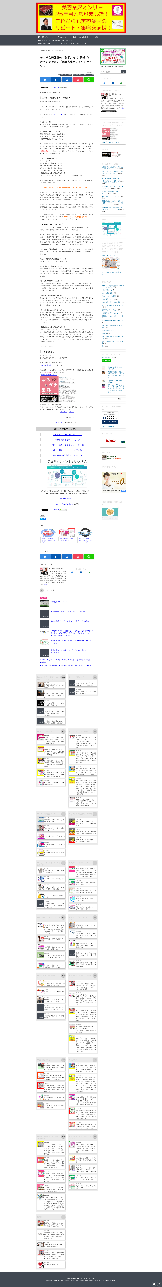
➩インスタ (58, 422)
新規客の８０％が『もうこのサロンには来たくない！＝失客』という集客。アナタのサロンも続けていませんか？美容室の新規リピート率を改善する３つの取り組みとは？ (86, 872)
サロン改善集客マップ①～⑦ (67, 440)
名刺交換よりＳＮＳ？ (59, 602)
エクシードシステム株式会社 (65, 504)
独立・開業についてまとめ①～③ (67, 450)
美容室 (87, 660)
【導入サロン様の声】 (63, 37)
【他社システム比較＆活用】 (81, 37)
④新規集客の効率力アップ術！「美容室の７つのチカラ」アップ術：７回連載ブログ (86, 964)
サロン (43, 660)
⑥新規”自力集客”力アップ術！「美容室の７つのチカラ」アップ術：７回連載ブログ (86, 945)
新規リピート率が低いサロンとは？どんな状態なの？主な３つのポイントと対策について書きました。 (54, 1225)
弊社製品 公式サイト (67, 499)
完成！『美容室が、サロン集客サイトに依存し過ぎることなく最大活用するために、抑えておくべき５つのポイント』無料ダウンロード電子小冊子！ (86, 1148)
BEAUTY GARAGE (108, 426)
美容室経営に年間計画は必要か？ (53, 939)
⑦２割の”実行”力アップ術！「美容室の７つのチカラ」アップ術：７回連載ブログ (86, 935)
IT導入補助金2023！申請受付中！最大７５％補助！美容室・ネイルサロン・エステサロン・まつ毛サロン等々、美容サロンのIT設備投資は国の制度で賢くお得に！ (86, 1114)
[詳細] (45, 584)
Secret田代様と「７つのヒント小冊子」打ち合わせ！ (71, 621)
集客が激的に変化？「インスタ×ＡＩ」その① (68, 611)
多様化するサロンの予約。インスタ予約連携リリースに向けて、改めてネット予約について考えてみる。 (86, 1126)
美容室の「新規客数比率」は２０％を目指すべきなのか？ (48, 540)
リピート (51, 660)
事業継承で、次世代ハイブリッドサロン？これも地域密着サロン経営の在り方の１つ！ (54, 1067)
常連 (64, 660)
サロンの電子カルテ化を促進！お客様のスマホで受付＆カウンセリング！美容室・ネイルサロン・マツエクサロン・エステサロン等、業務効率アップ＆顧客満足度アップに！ (86, 1101)
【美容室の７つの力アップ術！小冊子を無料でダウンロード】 (55, 40)
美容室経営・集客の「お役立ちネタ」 (81, 74)
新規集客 (79, 660)
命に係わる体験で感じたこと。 (53, 1264)
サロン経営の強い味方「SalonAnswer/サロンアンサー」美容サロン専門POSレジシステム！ (64, 43)
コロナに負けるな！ (108, 293)
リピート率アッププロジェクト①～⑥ (67, 445)
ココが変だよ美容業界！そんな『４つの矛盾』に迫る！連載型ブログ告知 (86, 1160)
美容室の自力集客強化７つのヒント (112, 321)
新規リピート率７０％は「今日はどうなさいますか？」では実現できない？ (54, 695)
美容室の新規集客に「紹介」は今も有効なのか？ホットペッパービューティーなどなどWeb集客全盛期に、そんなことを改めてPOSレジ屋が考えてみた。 (54, 929)
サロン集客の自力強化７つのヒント (67, 455)
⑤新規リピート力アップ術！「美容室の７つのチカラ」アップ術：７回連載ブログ (86, 955)
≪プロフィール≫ (59, 114)
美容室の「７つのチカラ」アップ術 (112, 316)
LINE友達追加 (106, 358)
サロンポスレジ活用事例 (66, 74)
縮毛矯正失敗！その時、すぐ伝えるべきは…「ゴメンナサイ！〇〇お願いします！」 (112, 202)
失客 (58, 660)
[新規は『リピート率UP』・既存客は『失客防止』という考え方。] (85, 532)
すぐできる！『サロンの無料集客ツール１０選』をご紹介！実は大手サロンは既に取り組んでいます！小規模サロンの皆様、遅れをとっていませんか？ (54, 1177)
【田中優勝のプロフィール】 (46, 37)
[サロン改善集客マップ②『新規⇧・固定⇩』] (66, 532)
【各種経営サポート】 (98, 37)
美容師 (43, 662)
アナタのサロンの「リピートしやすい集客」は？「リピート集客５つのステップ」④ (54, 905)
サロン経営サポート (47, 365)
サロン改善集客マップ (108, 299)
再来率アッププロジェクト (110, 310)
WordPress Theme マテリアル (85, 1278)
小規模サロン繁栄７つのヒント (111, 313)
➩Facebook (63, 412)
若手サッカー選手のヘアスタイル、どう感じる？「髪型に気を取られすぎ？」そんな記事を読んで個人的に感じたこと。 (116, 388)
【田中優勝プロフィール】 (110, 196)
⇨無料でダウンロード (108, 255)
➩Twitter (71, 412)
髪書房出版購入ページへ (111, 142)
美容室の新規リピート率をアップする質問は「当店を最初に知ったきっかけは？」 (54, 713)
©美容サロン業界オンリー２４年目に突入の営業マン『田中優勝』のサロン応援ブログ (74, 1280)
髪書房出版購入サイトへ (49, 375)
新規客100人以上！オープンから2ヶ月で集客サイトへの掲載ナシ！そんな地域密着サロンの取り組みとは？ (54, 1077)
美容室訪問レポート (108, 330)
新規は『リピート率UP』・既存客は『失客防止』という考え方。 (85, 540)
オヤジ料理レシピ (107, 290)
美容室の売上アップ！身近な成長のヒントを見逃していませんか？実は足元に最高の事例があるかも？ (54, 1189)
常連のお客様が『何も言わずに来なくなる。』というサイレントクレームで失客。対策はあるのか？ (112, 180)
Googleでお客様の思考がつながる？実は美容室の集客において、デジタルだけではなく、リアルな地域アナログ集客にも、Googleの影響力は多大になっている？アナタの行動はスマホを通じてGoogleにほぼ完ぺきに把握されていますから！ (54, 1203)
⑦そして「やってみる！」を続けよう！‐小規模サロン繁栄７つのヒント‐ (54, 957)
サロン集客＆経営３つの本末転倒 (112, 302)
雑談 (93, 74)
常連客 (71, 660)
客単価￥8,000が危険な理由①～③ (67, 435)
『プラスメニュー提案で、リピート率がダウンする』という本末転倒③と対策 (86, 823)
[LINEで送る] (63, 87)
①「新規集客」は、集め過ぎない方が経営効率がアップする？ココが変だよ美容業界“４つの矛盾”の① (54, 774)
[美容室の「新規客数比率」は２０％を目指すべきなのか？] (48, 532)
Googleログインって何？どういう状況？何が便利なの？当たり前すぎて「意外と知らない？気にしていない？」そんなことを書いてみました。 (72, 633)
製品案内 (104, 333)
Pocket (56, 87)
